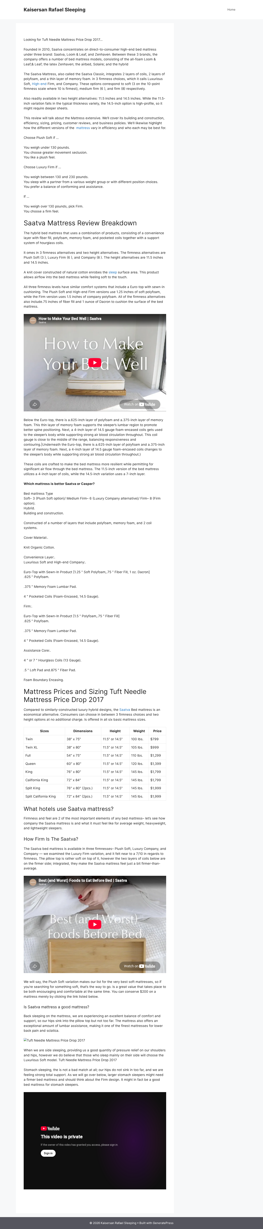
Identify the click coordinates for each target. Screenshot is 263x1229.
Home (231, 9)
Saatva (124, 710)
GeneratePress (163, 1223)
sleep (113, 272)
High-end (39, 84)
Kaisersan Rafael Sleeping (54, 9)
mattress (82, 128)
